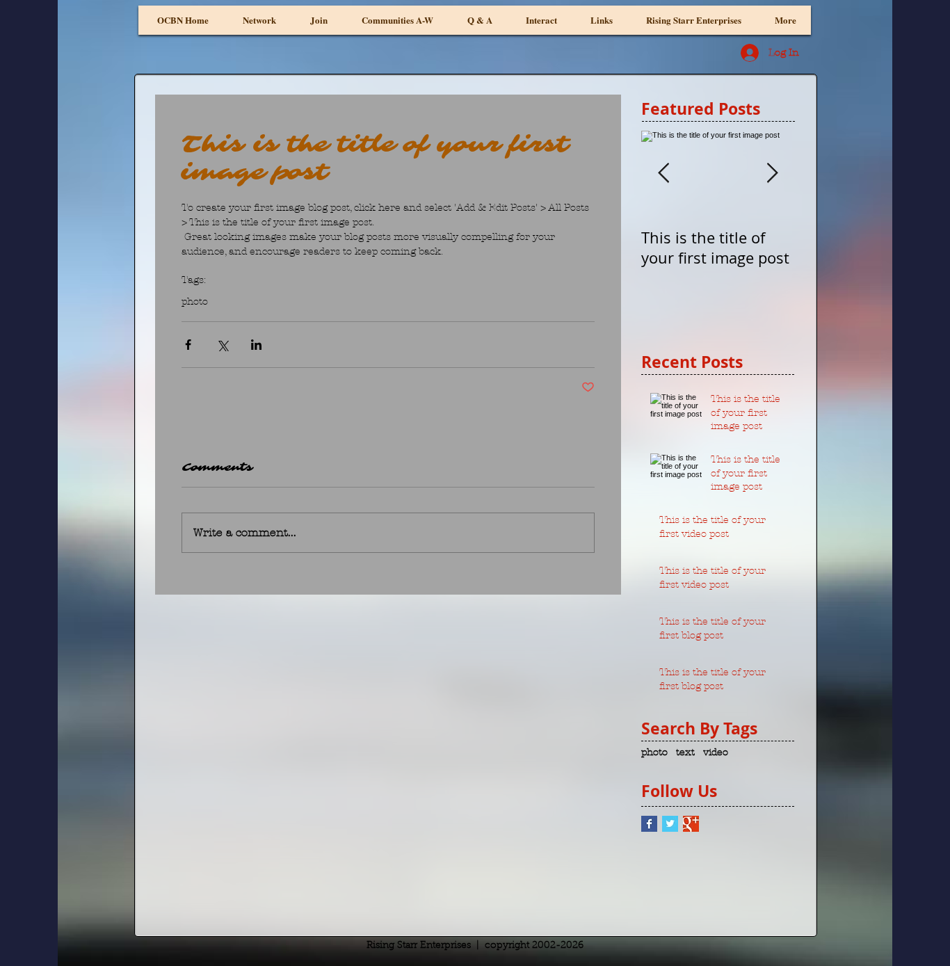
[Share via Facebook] (188, 344)
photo (195, 301)
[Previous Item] (663, 173)
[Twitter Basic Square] (670, 824)
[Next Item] (772, 173)
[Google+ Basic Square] (691, 824)
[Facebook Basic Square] (649, 824)
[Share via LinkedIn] (256, 344)
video (715, 752)
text (685, 752)
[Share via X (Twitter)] (222, 344)
